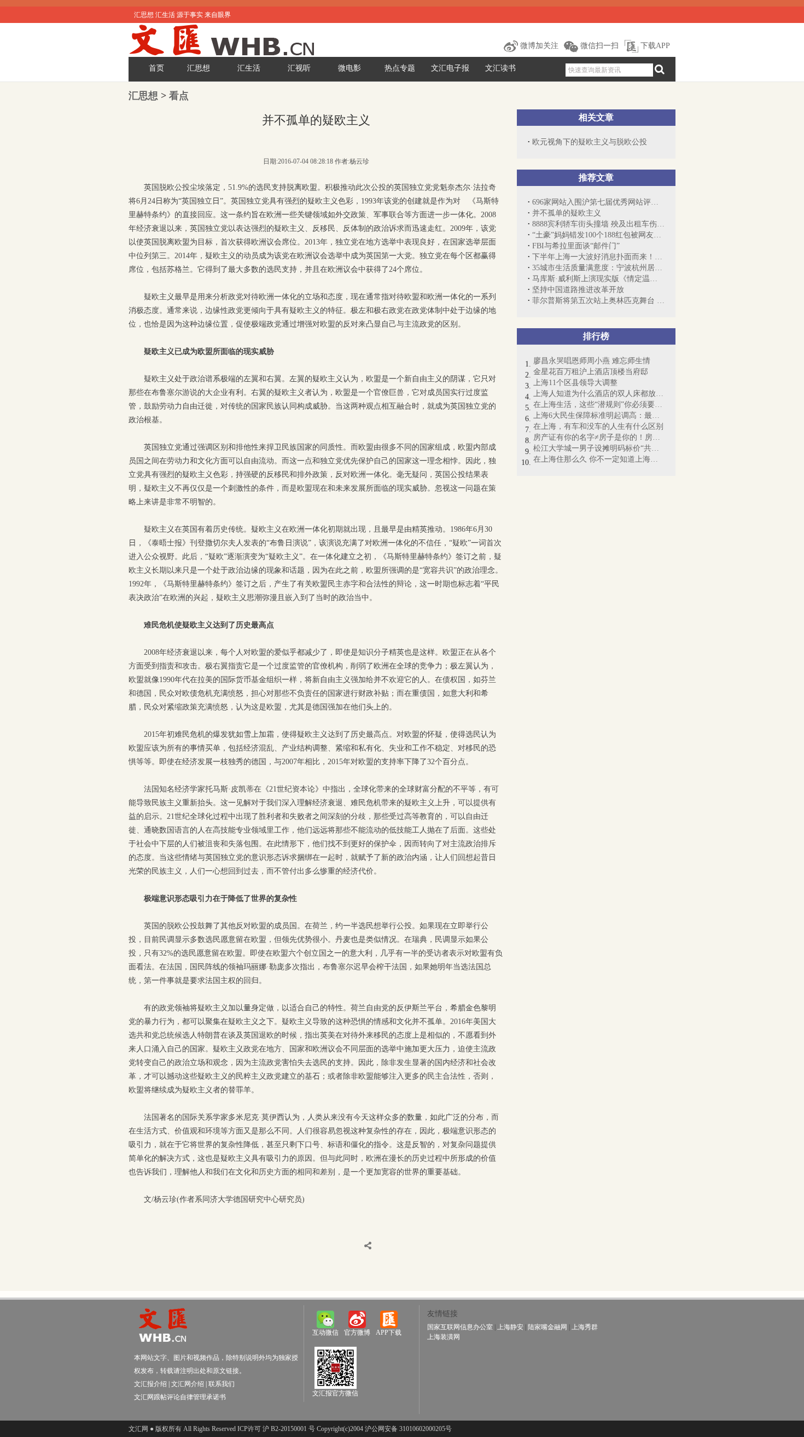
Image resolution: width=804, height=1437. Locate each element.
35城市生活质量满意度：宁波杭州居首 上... (598, 268)
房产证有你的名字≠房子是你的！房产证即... (599, 437)
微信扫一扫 (598, 46)
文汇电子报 (450, 68)
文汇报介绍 (150, 1384)
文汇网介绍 (187, 1384)
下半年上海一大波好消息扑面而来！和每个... (598, 257)
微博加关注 (538, 46)
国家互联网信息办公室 (460, 1327)
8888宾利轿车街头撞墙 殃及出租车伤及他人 (598, 224)
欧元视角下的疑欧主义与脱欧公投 (589, 142)
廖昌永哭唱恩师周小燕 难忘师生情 (591, 361)
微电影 (349, 68)
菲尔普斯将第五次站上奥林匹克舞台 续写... (598, 300)
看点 (179, 95)
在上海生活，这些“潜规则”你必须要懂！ (599, 404)
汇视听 (299, 68)
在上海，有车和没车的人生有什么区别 (598, 426)
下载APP (654, 46)
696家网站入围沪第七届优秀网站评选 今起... (598, 202)
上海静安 (510, 1327)
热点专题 (399, 68)
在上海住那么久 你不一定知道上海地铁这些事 (599, 459)
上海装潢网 (443, 1337)
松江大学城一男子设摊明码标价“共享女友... (599, 448)
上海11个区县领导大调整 (575, 383)
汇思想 (198, 68)
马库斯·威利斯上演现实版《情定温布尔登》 (598, 279)
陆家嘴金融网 (547, 1327)
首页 (156, 68)
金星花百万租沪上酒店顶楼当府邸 (590, 372)
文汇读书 (500, 68)
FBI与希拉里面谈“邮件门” (576, 246)
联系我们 (221, 1384)
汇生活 (248, 68)
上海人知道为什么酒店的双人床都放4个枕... (599, 393)
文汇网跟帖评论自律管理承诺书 (180, 1397)
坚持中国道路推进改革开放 (578, 290)
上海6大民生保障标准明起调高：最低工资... (599, 415)
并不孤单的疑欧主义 (566, 213)
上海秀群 (585, 1327)
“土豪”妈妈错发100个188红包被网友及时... (598, 235)
